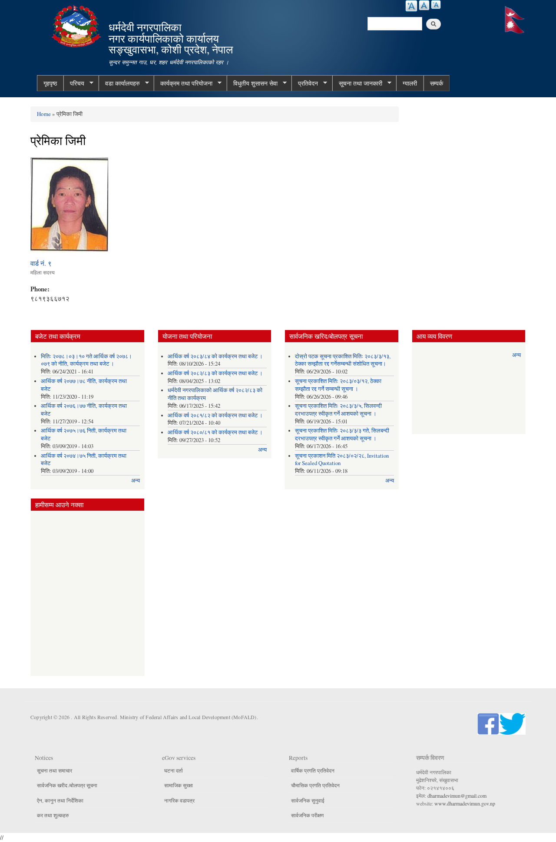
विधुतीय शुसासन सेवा (252, 83)
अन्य (135, 480)
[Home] (77, 25)
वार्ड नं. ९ (41, 263)
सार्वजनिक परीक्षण (307, 815)
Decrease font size (436, 4)
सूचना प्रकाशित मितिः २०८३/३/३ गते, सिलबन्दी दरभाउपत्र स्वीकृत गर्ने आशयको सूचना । (342, 434)
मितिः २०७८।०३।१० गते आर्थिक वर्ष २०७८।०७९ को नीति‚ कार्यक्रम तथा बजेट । (86, 360)
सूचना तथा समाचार (54, 770)
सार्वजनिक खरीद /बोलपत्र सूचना (67, 785)
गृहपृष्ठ (50, 83)
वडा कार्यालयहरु (119, 83)
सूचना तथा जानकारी (357, 83)
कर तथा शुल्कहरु (53, 815)
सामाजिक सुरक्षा (178, 785)
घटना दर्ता (173, 770)
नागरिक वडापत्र (179, 800)
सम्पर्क (436, 83)
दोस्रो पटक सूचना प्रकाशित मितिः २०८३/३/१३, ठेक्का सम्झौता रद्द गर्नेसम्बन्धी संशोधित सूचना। (343, 360)
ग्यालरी (410, 83)
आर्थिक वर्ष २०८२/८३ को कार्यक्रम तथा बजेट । (215, 373)
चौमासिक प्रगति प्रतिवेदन (315, 785)
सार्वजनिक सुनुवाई (307, 800)
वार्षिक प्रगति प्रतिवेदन (312, 770)
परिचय (73, 83)
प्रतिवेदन (304, 83)
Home (44, 114)
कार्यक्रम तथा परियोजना (183, 83)
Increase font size (411, 6)
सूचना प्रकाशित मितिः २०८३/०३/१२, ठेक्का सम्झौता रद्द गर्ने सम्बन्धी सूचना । (338, 385)
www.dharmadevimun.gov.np (464, 803)
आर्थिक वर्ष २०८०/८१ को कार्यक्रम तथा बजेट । (215, 432)
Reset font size (424, 5)
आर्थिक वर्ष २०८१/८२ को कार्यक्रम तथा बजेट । (215, 415)
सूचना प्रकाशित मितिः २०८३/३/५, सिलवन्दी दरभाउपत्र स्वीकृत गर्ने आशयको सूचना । (338, 409)
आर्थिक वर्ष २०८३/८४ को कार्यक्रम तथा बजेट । (215, 356)
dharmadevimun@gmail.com (456, 795)
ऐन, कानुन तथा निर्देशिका (60, 800)
